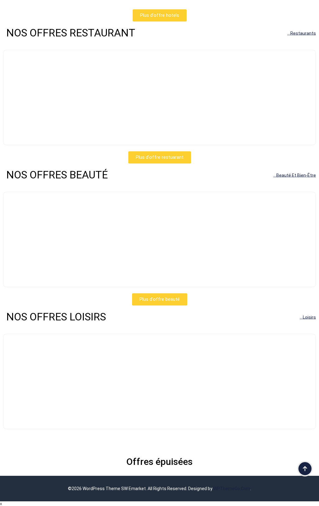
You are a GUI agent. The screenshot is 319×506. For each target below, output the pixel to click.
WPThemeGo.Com (231, 488)
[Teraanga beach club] (159, 415)
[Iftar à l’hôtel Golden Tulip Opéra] (159, 131)
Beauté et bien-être (296, 175)
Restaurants (303, 33)
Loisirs (309, 317)
